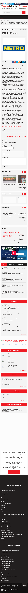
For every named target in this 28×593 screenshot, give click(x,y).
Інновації (3, 501)
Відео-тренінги (4, 497)
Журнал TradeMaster (6, 530)
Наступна (23, 136)
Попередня (10, 136)
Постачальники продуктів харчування (10, 550)
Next (25, 172)
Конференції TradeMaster (7, 526)
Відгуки (2, 538)
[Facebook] (13, 62)
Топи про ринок (4, 494)
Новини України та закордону (8, 490)
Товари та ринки (12, 20)
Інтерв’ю (3, 496)
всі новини (23, 296)
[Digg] (21, 62)
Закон (2, 509)
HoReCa (3, 574)
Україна (11, 264)
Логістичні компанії (5, 565)
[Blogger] (19, 62)
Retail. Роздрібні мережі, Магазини (9, 555)
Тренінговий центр (5, 525)
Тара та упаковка (5, 567)
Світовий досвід (4, 499)
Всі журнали (22, 370)
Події (2, 511)
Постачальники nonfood (6, 552)
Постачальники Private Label (7, 554)
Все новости (19, 20)
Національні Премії (5, 528)
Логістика (3, 507)
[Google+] (15, 62)
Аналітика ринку (5, 492)
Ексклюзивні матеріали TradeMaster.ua (11, 126)
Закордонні (21, 264)
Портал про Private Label (7, 532)
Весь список (17, 136)
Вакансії (3, 542)
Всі (4, 264)
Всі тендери (22, 386)
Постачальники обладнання (7, 561)
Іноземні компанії (5, 580)
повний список (22, 400)
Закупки (3, 505)
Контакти (3, 540)
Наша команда (4, 521)
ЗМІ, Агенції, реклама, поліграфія (9, 576)
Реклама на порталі (5, 523)
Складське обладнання (6, 572)
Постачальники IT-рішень (7, 571)
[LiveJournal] (25, 62)
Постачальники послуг (6, 563)
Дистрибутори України (6, 557)
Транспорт (3, 578)
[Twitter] (17, 62)
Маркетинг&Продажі (6, 503)
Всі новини (23, 334)
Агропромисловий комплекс (7, 559)
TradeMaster (4, 20)
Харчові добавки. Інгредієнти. (8, 569)
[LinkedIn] (23, 62)
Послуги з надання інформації (8, 536)
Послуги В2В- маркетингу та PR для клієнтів (11, 534)
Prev (22, 172)
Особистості (6, 207)
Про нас (3, 519)
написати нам (14, 472)
